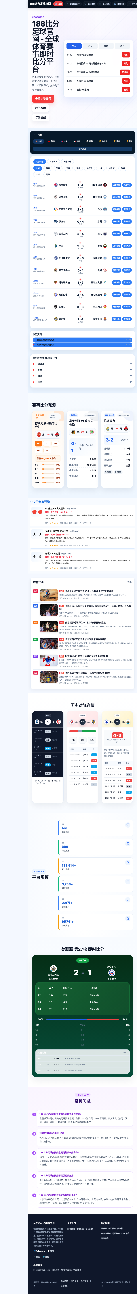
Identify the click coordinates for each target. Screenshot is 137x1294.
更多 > (125, 1052)
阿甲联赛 (105, 1238)
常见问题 (89, 1229)
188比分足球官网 (40, 3)
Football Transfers (41, 1270)
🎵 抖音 (36, 1257)
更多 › (130, 582)
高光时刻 (127, 185)
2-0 (47, 450)
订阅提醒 (40, 117)
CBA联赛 (125, 1233)
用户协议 (74, 1281)
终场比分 (39, 161)
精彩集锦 (127, 197)
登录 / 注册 (82, 149)
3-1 (55, 443)
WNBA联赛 (106, 1233)
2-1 (47, 443)
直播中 (125, 72)
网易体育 (55, 1270)
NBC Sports (66, 1270)
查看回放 (116, 185)
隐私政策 (64, 1281)
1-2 (38, 443)
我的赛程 (40, 108)
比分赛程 (71, 1229)
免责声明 (84, 1281)
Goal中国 (77, 1270)
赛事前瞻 (67, 161)
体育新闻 (80, 1229)
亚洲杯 (104, 1228)
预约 (126, 54)
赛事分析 (127, 209)
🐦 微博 (46, 1257)
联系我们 (64, 1286)
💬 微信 (50, 1251)
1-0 (39, 450)
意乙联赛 (112, 1228)
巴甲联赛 (116, 1233)
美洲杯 (120, 1228)
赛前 (126, 81)
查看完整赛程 (43, 98)
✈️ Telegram (39, 1251)
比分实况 (53, 161)
